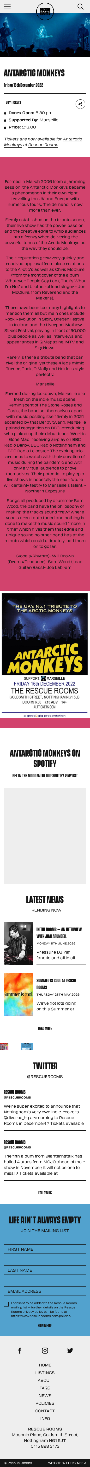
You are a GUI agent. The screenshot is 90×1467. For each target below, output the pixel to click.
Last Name (20, 1270)
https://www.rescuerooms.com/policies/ (41, 1316)
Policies (45, 1403)
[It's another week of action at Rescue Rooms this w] (27, 1049)
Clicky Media (76, 1463)
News (45, 1395)
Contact (45, 1411)
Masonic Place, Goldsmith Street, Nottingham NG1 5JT (45, 1437)
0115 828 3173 (45, 1446)
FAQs (45, 1388)
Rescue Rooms (43, 144)
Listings (45, 1372)
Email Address (25, 1291)
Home (45, 1365)
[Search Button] (80, 6)
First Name (20, 1249)
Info (45, 1418)
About (45, 1380)
